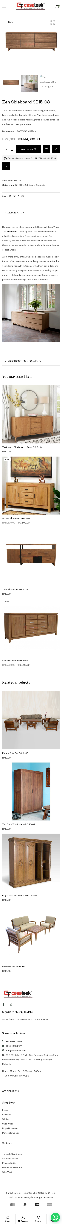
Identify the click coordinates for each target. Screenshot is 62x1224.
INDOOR (19, 185)
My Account (23, 1221)
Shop (7, 1221)
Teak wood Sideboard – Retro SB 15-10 (22, 447)
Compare (56, 149)
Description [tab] (16, 213)
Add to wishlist (46, 149)
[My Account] (23, 1217)
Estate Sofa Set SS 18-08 (15, 753)
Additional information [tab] (24, 361)
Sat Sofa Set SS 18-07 (13, 966)
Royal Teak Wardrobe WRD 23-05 (19, 895)
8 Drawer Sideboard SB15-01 (16, 660)
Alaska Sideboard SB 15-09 (16, 518)
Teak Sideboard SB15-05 (15, 589)
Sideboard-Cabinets (35, 185)
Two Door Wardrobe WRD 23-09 (18, 824)
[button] (52, 22)
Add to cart (27, 149)
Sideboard (12, 231)
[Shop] (7, 1217)
